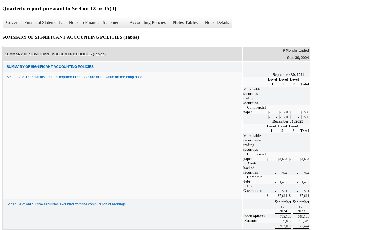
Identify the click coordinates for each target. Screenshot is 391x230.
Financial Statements (43, 22)
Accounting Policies (147, 22)
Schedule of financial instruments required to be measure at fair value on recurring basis (75, 77)
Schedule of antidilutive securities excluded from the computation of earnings (66, 204)
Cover (11, 22)
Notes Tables (185, 22)
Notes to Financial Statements (95, 22)
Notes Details (217, 22)
